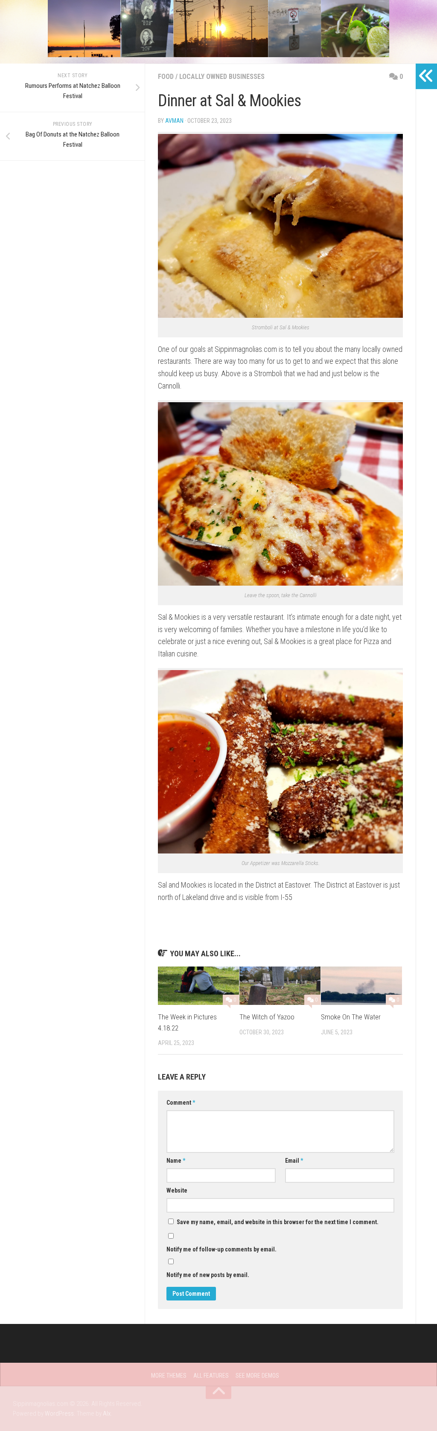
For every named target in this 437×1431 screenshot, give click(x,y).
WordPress (59, 1413)
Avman (174, 120)
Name (175, 1160)
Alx (107, 1413)
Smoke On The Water (351, 1017)
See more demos (257, 1375)
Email (294, 1160)
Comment (180, 1102)
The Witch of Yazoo (266, 1017)
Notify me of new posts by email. (207, 1274)
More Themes (168, 1375)
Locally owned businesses (222, 77)
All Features (211, 1375)
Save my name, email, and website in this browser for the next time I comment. (278, 1222)
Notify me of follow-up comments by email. (221, 1249)
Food (166, 77)
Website (176, 1190)
